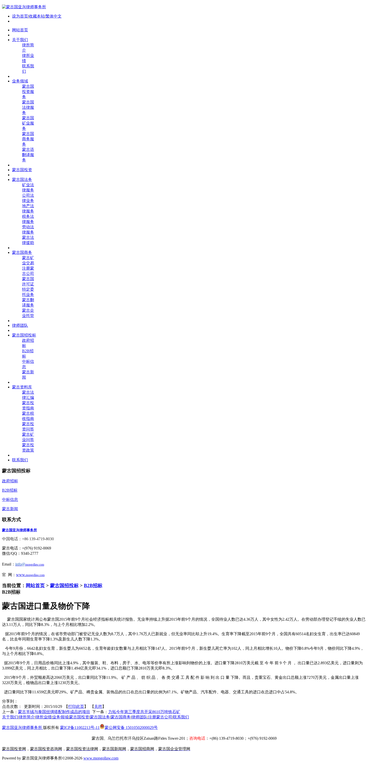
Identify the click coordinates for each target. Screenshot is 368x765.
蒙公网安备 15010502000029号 (131, 727)
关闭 (98, 706)
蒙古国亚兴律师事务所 (22, 727)
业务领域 (60, 717)
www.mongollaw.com (100, 758)
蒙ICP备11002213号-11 (80, 727)
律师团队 (139, 717)
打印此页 (76, 706)
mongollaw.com (35, 575)
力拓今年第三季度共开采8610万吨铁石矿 (144, 712)
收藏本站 (37, 16)
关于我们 (10, 717)
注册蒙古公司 (160, 717)
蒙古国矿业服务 (28, 123)
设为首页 (20, 16)
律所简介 (27, 717)
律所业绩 (44, 717)
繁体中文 (54, 16)
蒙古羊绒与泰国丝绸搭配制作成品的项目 (54, 712)
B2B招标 (93, 585)
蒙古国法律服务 (28, 107)
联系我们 (181, 717)
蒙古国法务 (100, 717)
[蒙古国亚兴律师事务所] (24, 7)
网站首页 (35, 585)
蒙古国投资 (79, 717)
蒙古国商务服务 (28, 139)
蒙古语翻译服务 (28, 154)
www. (21, 575)
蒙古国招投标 (64, 585)
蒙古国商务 (121, 717)
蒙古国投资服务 (28, 91)
